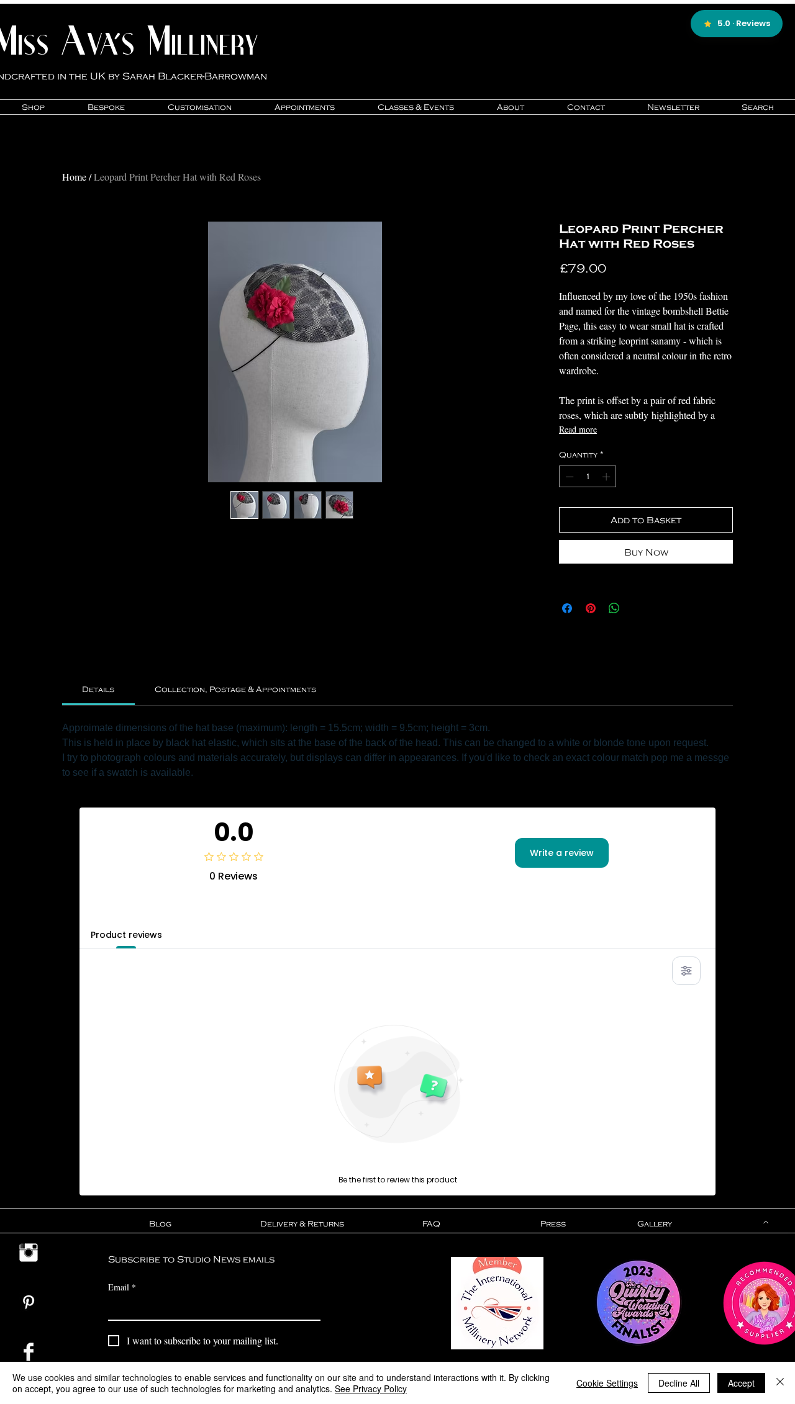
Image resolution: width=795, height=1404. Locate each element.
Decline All (678, 1383)
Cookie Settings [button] (607, 1383)
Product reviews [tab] (126, 935)
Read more (578, 429)
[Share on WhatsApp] (614, 608)
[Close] (780, 1383)
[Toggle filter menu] (686, 970)
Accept (741, 1383)
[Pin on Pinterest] (590, 608)
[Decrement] (568, 476)
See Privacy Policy (371, 1388)
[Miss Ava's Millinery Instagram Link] (28, 1252)
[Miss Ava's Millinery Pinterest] (28, 1302)
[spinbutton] (588, 476)
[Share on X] (637, 608)
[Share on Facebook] (567, 608)
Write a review (562, 853)
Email (122, 1287)
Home (74, 176)
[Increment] (607, 476)
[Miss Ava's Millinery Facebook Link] (28, 1352)
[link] (98, 689)
